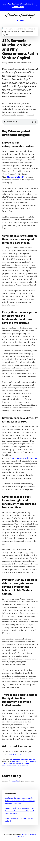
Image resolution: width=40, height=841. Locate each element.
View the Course (18, 7)
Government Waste (9, 765)
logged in (15, 781)
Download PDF (14, 754)
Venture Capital (22, 765)
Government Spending (21, 763)
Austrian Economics (19, 761)
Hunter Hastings (20, 15)
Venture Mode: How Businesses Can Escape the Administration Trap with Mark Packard (19, 811)
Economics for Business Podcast (23, 759)
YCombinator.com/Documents (23, 458)
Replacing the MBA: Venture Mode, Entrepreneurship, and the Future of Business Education (20, 801)
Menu (22, 20)
